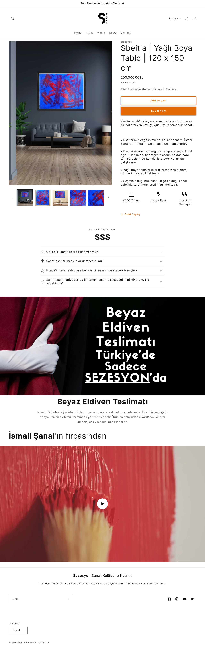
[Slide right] (108, 197)
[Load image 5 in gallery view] (96, 198)
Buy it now (158, 110)
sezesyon (22, 642)
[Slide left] (12, 197)
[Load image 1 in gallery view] (25, 198)
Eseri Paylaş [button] (132, 214)
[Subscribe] (68, 599)
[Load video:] (102, 504)
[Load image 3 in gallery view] (60, 198)
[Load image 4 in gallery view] (78, 198)
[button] (12, 18)
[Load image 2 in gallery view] (43, 198)
